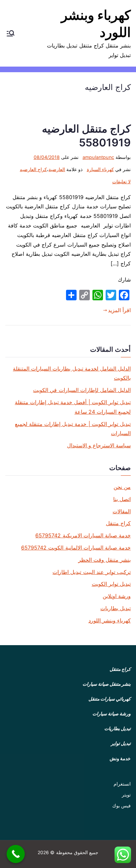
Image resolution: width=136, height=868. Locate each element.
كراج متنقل (118, 523)
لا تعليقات (121, 181)
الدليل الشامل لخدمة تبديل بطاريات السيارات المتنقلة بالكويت (72, 373)
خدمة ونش (120, 758)
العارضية (57, 169)
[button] (10, 33)
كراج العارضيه (33, 169)
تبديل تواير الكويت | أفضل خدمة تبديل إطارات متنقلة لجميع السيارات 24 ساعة (73, 407)
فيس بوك (121, 805)
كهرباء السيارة (100, 169)
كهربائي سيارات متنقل (109, 699)
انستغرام (122, 784)
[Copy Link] (84, 295)
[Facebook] (124, 295)
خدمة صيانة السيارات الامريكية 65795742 (83, 535)
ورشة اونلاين (117, 596)
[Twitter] (111, 295)
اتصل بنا (122, 499)
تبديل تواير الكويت (111, 584)
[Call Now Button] (16, 854)
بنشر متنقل (120, 684)
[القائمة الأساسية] (10, 33)
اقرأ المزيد (119, 310)
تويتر (126, 794)
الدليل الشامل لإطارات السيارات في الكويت (82, 390)
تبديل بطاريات (115, 608)
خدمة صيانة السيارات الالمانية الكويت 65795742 (76, 547)
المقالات (122, 511)
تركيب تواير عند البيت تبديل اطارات (91, 572)
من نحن (122, 487)
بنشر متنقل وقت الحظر (104, 559)
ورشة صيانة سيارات (111, 713)
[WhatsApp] (97, 295)
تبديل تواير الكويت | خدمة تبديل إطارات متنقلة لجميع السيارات (73, 429)
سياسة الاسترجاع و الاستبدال (99, 445)
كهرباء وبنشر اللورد (109, 620)
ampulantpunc (98, 157)
